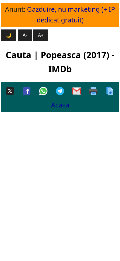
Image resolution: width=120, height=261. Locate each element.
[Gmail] (77, 91)
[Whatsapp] (43, 91)
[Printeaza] (93, 91)
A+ (41, 35)
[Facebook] (27, 91)
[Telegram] (60, 91)
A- (25, 35)
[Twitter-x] (10, 91)
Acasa (60, 104)
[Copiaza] (110, 91)
